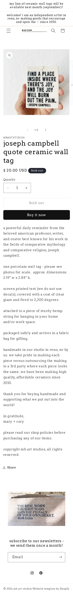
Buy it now (36, 215)
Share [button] (11, 467)
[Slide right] (45, 130)
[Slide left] (27, 130)
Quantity (9, 179)
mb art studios (22, 588)
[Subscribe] (60, 557)
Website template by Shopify (51, 588)
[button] (8, 30)
